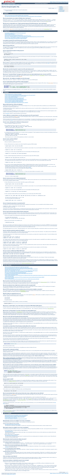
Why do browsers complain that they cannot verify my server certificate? (16, 102)
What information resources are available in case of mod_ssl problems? (16, 415)
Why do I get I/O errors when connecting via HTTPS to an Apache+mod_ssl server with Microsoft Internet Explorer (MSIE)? (24, 277)
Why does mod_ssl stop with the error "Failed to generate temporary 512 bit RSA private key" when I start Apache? (23, 16)
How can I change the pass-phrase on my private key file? (14, 98)
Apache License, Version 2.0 (11, 474)
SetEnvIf (27, 375)
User (47, 21)
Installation (60, 6)
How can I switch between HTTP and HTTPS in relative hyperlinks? (15, 38)
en (55, 8)
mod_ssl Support (61, 11)
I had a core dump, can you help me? (11, 417)
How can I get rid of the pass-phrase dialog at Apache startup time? (16, 99)
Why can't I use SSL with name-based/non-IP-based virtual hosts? (15, 272)
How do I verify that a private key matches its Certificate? (14, 100)
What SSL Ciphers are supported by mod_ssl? (12, 269)
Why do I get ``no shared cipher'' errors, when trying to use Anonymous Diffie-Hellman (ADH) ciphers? (21, 270)
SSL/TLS (19, 4)
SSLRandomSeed (46, 29)
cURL (48, 63)
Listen (31, 75)
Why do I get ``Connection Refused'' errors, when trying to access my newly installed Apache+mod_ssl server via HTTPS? (24, 36)
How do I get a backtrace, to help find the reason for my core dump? (16, 418)
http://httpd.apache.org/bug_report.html (11, 435)
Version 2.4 (16, 4)
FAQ (57, 473)
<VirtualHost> (42, 75)
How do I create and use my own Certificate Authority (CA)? (14, 97)
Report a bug (66, 473)
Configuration (61, 7)
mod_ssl (11, 29)
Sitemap (63, 473)
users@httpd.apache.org (9, 431)
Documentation (11, 4)
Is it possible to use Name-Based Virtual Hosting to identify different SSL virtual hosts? (18, 273)
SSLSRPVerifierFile (12, 381)
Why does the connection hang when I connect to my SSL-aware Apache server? (18, 35)
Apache (3, 4)
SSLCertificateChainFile (26, 263)
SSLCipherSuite (51, 308)
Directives (54, 473)
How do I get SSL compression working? (11, 274)
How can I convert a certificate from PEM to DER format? (14, 101)
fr (67, 472)
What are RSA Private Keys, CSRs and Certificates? (13, 94)
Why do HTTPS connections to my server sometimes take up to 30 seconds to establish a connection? (21, 268)
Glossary (59, 473)
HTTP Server (6, 4)
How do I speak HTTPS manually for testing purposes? (14, 34)
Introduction (7, 113)
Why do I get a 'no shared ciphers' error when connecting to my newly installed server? (19, 271)
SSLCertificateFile (8, 411)
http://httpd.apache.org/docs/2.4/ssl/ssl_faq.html (12, 424)
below (30, 167)
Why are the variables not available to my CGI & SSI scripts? (16, 37)
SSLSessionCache (44, 282)
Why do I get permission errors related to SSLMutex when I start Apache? (17, 15)
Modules (51, 473)
